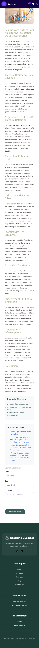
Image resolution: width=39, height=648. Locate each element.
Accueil (19, 569)
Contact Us (19, 585)
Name (7, 472)
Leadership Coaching (19, 605)
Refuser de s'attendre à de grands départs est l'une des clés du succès (20, 447)
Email (7, 481)
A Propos (19, 573)
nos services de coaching (18, 404)
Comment (8, 490)
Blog (19, 581)
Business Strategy (19, 601)
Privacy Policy (19, 625)
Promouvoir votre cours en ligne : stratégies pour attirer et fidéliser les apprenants (20, 439)
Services (19, 577)
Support (19, 621)
